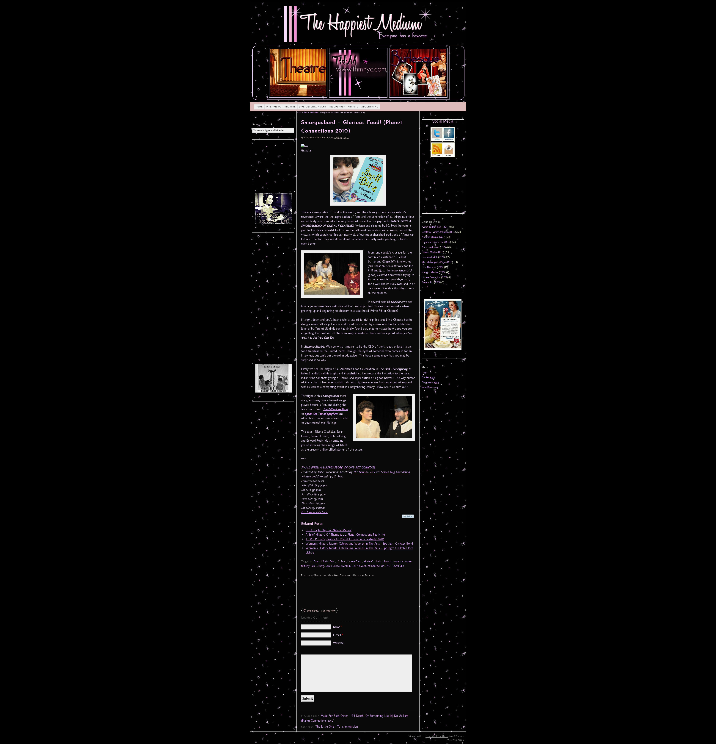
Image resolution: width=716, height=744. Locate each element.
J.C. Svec (341, 561)
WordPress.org (430, 387)
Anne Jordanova (430, 247)
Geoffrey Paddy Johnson (435, 232)
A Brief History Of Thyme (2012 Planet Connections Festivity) (345, 534)
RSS (445, 227)
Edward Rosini (321, 561)
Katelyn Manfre (430, 272)
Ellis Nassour (429, 267)
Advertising (370, 107)
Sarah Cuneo (333, 566)
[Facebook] (448, 140)
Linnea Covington (431, 277)
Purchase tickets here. (314, 512)
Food (332, 561)
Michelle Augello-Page (434, 262)
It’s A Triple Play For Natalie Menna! (328, 530)
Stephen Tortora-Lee (317, 138)
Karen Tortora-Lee (431, 227)
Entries (428, 377)
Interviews (274, 107)
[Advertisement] (358, 592)
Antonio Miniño (430, 237)
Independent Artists (343, 107)
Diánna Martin (429, 252)
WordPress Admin (455, 740)
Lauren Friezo (355, 561)
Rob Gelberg (317, 566)
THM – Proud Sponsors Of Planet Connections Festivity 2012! (345, 539)
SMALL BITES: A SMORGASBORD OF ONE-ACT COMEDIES (338, 467)
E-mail (338, 635)
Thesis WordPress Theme (436, 736)
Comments (430, 382)
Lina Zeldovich (429, 257)
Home (259, 107)
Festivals (314, 112)
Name (338, 627)
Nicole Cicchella (372, 561)
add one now (328, 610)
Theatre (290, 107)
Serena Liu (427, 282)
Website (338, 643)
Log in (425, 372)
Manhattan (320, 575)
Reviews (358, 575)
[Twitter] (436, 140)
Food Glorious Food (335, 409)
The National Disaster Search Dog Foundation (381, 472)
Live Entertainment (312, 107)
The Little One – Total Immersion (336, 726)
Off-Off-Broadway (340, 575)
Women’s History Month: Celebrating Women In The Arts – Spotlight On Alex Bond (359, 543)
